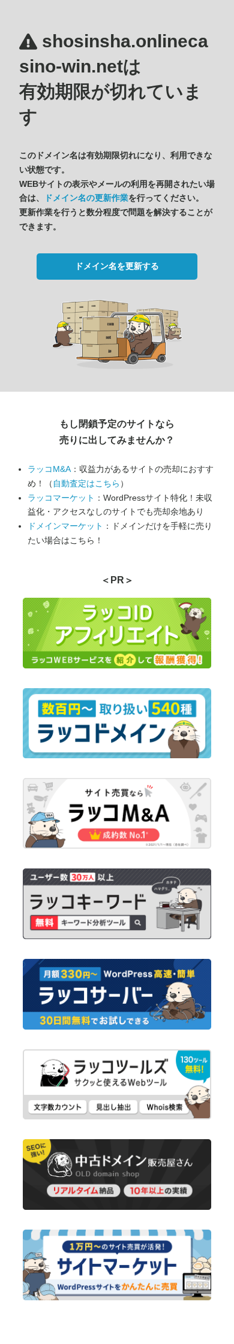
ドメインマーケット (65, 526)
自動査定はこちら (86, 483)
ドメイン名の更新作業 (86, 197)
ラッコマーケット (61, 498)
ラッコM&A (49, 469)
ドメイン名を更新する (117, 266)
